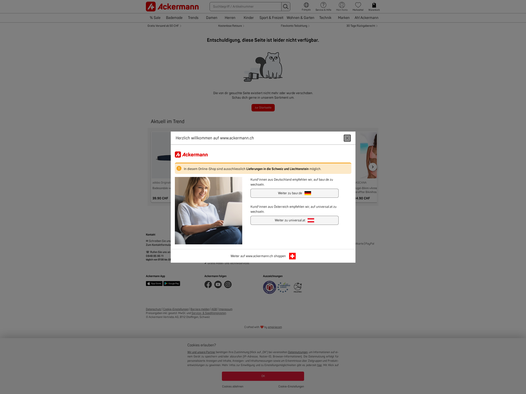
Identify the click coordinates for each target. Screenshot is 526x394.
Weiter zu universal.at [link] (290, 220)
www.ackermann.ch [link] (259, 256)
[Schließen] (347, 138)
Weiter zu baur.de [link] (290, 193)
